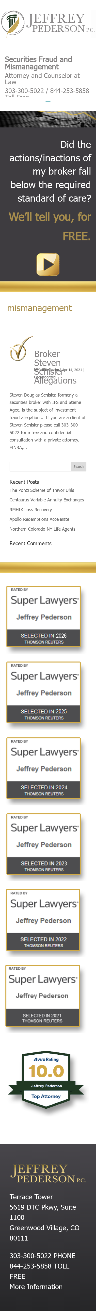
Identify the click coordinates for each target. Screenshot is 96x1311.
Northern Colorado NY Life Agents (42, 529)
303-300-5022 (30, 1255)
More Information (36, 1286)
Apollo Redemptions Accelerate (39, 519)
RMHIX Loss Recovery (31, 509)
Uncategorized (45, 377)
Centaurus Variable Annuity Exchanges (47, 499)
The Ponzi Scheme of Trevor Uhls (42, 490)
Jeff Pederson (49, 369)
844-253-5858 (30, 1265)
